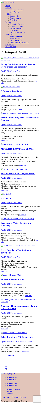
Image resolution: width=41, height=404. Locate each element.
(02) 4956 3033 (11, 377)
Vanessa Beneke (16, 71)
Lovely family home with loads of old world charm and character (18, 65)
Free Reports (14, 12)
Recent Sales (14, 16)
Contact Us (9, 45)
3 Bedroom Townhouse (11, 91)
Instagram (9, 393)
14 (6, 368)
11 (6, 362)
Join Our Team (10, 47)
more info (21, 109)
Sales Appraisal (15, 18)
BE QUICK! (7, 198)
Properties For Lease (17, 24)
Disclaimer (16, 397)
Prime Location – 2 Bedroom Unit (17, 337)
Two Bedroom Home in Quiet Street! (18, 173)
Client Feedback (16, 40)
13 (6, 366)
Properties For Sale (17, 10)
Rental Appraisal (16, 28)
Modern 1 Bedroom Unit (12, 279)
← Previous (9, 355)
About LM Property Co (18, 36)
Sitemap (23, 397)
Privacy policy (6, 397)
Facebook (9, 391)
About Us (9, 34)
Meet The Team (15, 38)
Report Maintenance (17, 32)
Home (7, 6)
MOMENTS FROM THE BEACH (17, 149)
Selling (7, 14)
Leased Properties (16, 26)
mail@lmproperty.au (12, 389)
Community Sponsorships (19, 43)
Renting (8, 22)
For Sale (8, 8)
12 (6, 364)
